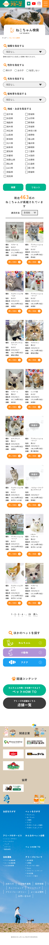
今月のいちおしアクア (35, 828)
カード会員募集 (9, 863)
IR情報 (29, 863)
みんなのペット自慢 (34, 835)
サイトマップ (34, 887)
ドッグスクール (7, 845)
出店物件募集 (24, 883)
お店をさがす (9, 811)
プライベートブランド (35, 871)
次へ (35, 614)
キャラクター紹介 (33, 865)
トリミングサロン (10, 839)
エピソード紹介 (32, 876)
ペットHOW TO (32, 846)
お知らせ (10, 883)
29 (29, 614)
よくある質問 (37, 891)
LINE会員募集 (9, 865)
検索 (13, 187)
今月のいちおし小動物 (35, 825)
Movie (29, 868)
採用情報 (39, 883)
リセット (35, 187)
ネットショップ (16, 887)
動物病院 (7, 849)
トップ (4, 38)
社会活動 (30, 873)
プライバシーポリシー (16, 891)
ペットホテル (9, 841)
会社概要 (30, 860)
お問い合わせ (24, 895)
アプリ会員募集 (9, 860)
